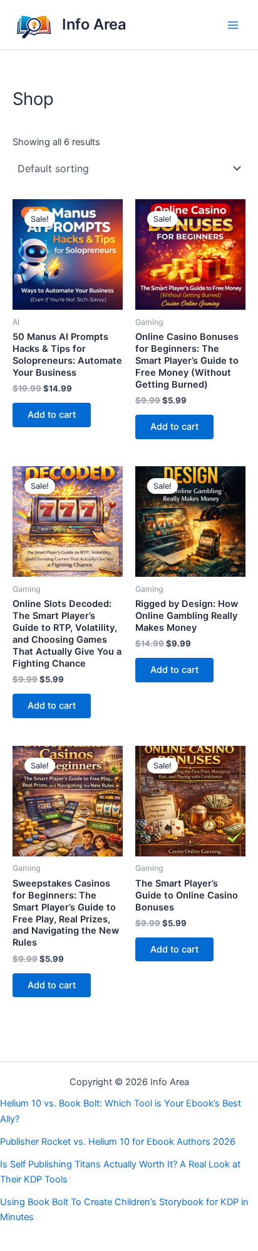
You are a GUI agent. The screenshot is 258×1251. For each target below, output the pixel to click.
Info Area (94, 24)
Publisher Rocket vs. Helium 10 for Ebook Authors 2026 (117, 1141)
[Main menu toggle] (232, 24)
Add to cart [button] (52, 414)
